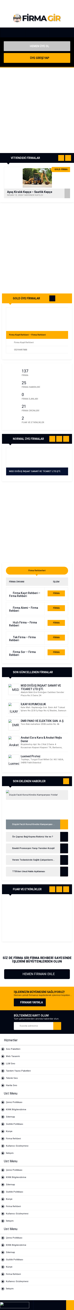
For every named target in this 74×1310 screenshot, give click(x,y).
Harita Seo (11, 1085)
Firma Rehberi (13, 1138)
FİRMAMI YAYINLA (31, 1002)
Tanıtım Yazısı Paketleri (18, 1071)
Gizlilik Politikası (14, 1124)
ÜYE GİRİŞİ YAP (39, 58)
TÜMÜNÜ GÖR (52, 299)
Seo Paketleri (13, 1049)
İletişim (10, 1153)
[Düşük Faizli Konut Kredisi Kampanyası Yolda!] (37, 795)
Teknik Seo (12, 1078)
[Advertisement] (37, 110)
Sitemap (10, 1117)
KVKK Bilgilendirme (16, 1109)
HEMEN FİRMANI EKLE (38, 974)
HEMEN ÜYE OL (39, 46)
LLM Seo (10, 1063)
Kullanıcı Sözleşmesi (17, 1146)
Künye (9, 1131)
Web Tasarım (13, 1056)
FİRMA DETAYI (56, 594)
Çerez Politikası (14, 1102)
